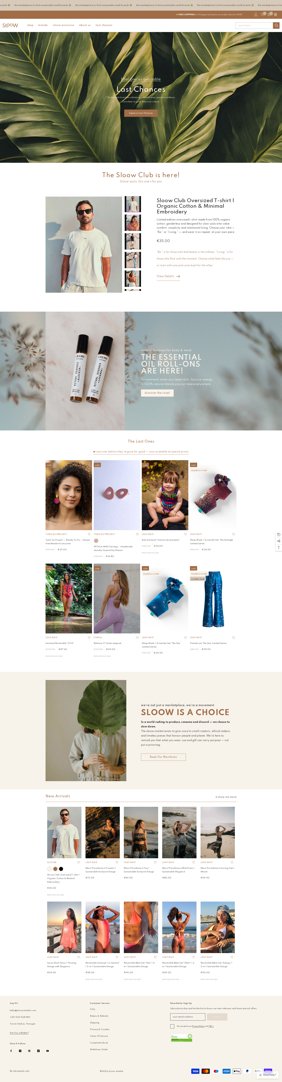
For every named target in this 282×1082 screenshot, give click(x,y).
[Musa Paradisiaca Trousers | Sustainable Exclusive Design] (103, 832)
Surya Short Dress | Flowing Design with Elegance (61, 965)
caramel (55, 868)
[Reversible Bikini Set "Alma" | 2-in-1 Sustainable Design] (179, 927)
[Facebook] (11, 1051)
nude (96, 540)
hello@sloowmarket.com (23, 1010)
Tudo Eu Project (56, 534)
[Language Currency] (275, 14)
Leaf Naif (148, 534)
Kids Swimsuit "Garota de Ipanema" (161, 540)
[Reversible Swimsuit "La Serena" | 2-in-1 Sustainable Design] (103, 927)
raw (49, 868)
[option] (84, 245)
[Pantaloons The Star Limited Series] (213, 599)
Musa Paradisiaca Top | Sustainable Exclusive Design (139, 870)
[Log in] (256, 14)
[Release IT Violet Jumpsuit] (117, 599)
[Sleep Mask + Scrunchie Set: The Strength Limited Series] (213, 495)
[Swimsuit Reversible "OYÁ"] (69, 599)
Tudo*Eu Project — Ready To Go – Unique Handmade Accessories (68, 542)
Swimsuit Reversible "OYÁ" (60, 643)
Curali (98, 638)
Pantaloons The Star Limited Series (208, 643)
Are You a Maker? (19, 1033)
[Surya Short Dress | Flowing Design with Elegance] (64, 927)
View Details (165, 276)
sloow (51, 862)
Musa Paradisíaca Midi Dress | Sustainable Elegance (178, 870)
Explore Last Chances (141, 113)
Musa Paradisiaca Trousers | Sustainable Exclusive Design (101, 870)
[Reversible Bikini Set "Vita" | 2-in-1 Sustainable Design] (141, 927)
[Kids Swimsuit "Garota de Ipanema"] (165, 495)
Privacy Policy (198, 1026)
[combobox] (254, 25)
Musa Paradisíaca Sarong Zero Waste (217, 870)
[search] (257, 25)
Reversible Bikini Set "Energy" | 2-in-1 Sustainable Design (216, 965)
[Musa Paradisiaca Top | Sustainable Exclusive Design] (141, 832)
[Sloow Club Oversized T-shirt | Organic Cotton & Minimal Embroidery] (64, 832)
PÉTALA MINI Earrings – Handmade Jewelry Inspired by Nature (113, 548)
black (61, 868)
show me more (227, 797)
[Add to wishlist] (89, 534)
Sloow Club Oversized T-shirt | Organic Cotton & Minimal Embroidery (63, 878)
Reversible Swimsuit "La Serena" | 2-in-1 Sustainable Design (102, 965)
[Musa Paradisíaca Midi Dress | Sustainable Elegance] (179, 832)
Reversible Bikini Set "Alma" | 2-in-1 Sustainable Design (178, 965)
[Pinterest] (29, 1051)
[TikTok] (38, 1051)
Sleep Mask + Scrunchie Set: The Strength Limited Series (211, 542)
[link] (181, 1038)
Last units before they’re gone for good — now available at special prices (142, 452)
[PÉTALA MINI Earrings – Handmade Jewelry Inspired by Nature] (117, 495)
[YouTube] (47, 1051)
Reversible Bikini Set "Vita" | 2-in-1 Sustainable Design (140, 965)
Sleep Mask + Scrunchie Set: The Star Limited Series (161, 645)
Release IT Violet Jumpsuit (107, 643)
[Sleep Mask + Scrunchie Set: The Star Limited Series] (165, 599)
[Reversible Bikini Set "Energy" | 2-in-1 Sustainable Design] (218, 927)
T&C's (210, 1026)
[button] (132, 192)
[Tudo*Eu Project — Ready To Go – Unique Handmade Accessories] (69, 495)
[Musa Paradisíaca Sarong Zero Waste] (218, 832)
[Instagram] (20, 1051)
